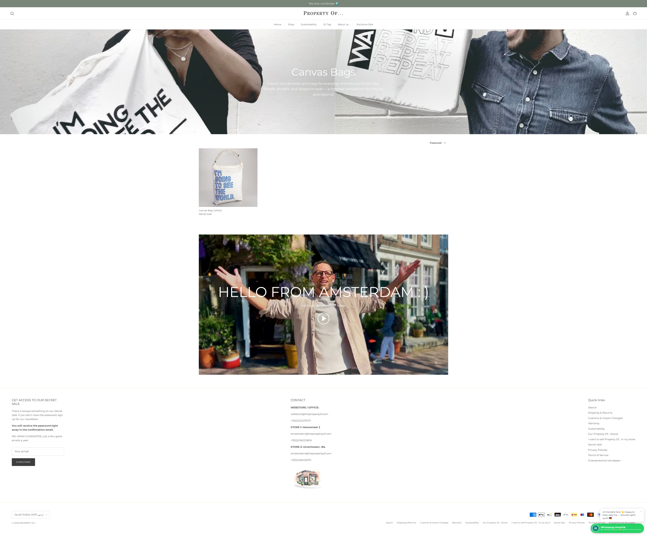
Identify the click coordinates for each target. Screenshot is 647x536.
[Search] (12, 13)
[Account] (626, 13)
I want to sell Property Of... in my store (611, 439)
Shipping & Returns (600, 412)
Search (592, 407)
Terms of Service (598, 455)
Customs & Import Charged (605, 418)
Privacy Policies (597, 449)
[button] (323, 318)
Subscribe (23, 462)
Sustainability (309, 24)
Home (277, 24)
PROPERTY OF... (27, 523)
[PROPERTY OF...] (323, 13)
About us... (344, 24)
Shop (291, 24)
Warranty (593, 423)
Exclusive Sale (365, 24)
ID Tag (327, 24)
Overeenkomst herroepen (604, 460)
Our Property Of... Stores (603, 434)
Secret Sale (595, 444)
